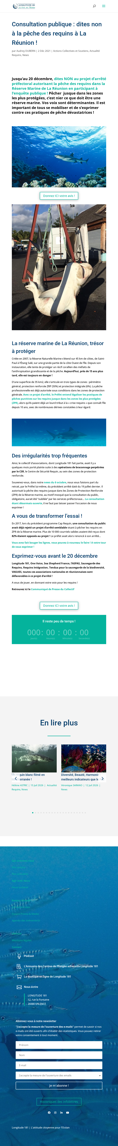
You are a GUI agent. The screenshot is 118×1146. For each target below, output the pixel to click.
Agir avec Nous (21, 880)
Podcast (29, 956)
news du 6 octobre (55, 482)
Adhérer (17, 933)
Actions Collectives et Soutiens (70, 51)
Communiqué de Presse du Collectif (52, 589)
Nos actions (19, 867)
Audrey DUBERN (25, 51)
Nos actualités (20, 874)
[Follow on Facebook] (49, 1112)
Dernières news (21, 907)
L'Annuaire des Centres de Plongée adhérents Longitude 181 (61, 966)
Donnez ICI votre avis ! (59, 196)
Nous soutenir (20, 887)
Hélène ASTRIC (20, 785)
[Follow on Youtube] (67, 1112)
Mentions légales (21, 940)
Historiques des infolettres (59, 1102)
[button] (16, 778)
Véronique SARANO (71, 785)
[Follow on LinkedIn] (61, 1112)
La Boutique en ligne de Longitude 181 (47, 976)
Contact (17, 947)
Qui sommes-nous (23, 860)
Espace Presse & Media (25, 914)
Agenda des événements (26, 920)
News (25, 55)
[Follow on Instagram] (55, 1112)
